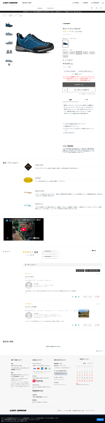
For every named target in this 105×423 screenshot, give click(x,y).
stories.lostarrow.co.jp (60, 384)
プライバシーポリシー (90, 410)
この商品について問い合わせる (88, 94)
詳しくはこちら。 (78, 11)
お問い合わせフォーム (60, 373)
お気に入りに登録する (83, 90)
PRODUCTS (50, 8)
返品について (77, 74)
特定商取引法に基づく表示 (78, 410)
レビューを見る (78, 31)
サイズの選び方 (68, 60)
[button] (102, 2)
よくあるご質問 (67, 410)
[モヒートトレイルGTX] (35, 43)
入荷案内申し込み (79, 84)
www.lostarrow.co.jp (59, 379)
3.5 (36, 252)
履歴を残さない (99, 351)
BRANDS (40, 8)
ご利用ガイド (60, 410)
